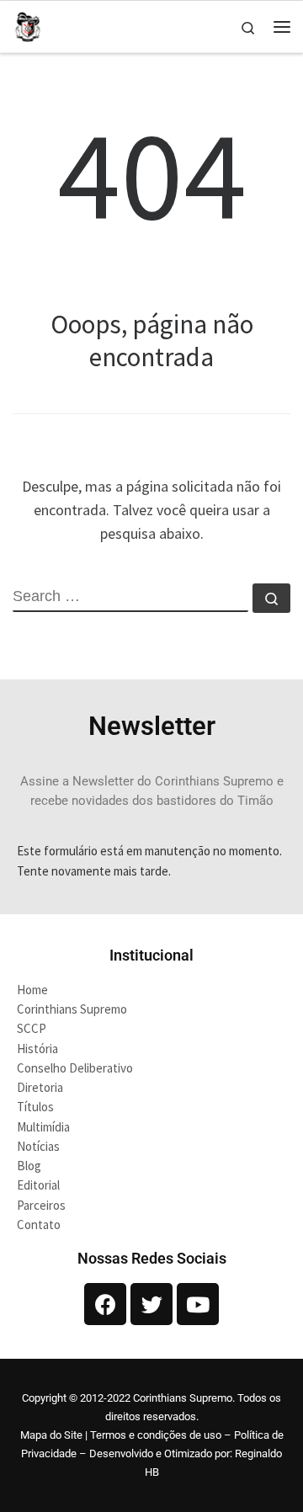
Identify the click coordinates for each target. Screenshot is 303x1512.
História (37, 1049)
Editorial (38, 1185)
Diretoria (40, 1087)
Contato (39, 1224)
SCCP (31, 1028)
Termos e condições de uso (155, 1435)
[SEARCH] (130, 597)
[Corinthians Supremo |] (28, 24)
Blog (29, 1166)
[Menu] (282, 27)
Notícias (38, 1146)
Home (32, 990)
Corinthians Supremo (72, 1009)
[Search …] (271, 598)
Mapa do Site (51, 1435)
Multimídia (43, 1127)
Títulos (35, 1107)
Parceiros (41, 1205)
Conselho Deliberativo (75, 1068)
